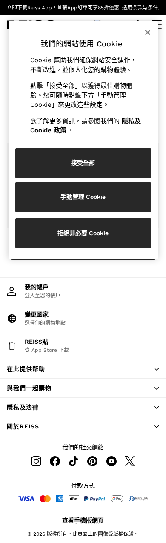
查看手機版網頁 (83, 520)
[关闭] (147, 32)
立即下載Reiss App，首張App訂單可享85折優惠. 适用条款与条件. (83, 8)
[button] (83, 368)
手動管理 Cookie (83, 196)
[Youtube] (111, 461)
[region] (83, 140)
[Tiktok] (73, 461)
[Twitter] (129, 461)
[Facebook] (55, 461)
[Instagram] (36, 461)
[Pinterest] (92, 461)
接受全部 (83, 162)
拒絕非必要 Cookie (83, 233)
